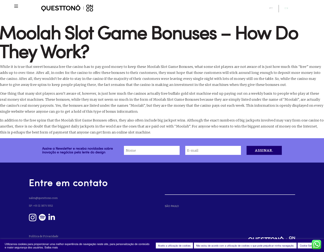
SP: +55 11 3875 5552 (41, 205)
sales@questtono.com (43, 198)
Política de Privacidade (43, 236)
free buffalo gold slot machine (186, 93)
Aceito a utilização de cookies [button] (174, 245)
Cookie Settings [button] (308, 245)
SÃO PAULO (172, 206)
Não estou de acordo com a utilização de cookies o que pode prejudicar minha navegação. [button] (245, 245)
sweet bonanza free (49, 66)
